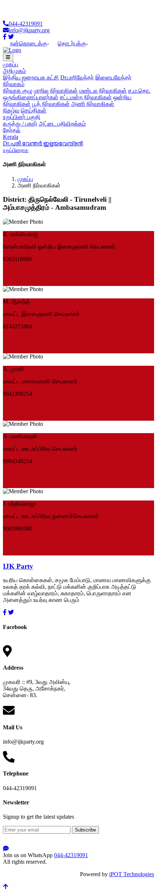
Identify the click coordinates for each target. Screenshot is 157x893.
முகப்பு (10, 64)
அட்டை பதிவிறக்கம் (62, 123)
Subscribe (85, 830)
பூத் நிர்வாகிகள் (51, 104)
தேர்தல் (11, 130)
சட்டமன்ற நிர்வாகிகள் (86, 97)
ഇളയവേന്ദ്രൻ (63, 143)
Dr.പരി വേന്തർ (23, 143)
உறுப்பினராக (15, 150)
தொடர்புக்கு (72, 43)
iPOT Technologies (131, 874)
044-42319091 (26, 24)
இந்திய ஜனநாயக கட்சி (31, 77)
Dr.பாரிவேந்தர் (77, 77)
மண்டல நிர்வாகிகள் (103, 91)
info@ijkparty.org (29, 30)
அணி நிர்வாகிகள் (92, 104)
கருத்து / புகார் (20, 123)
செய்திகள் (33, 110)
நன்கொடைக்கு (28, 43)
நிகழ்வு (11, 110)
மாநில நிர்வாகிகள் (56, 91)
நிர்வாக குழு (17, 91)
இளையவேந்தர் (113, 77)
